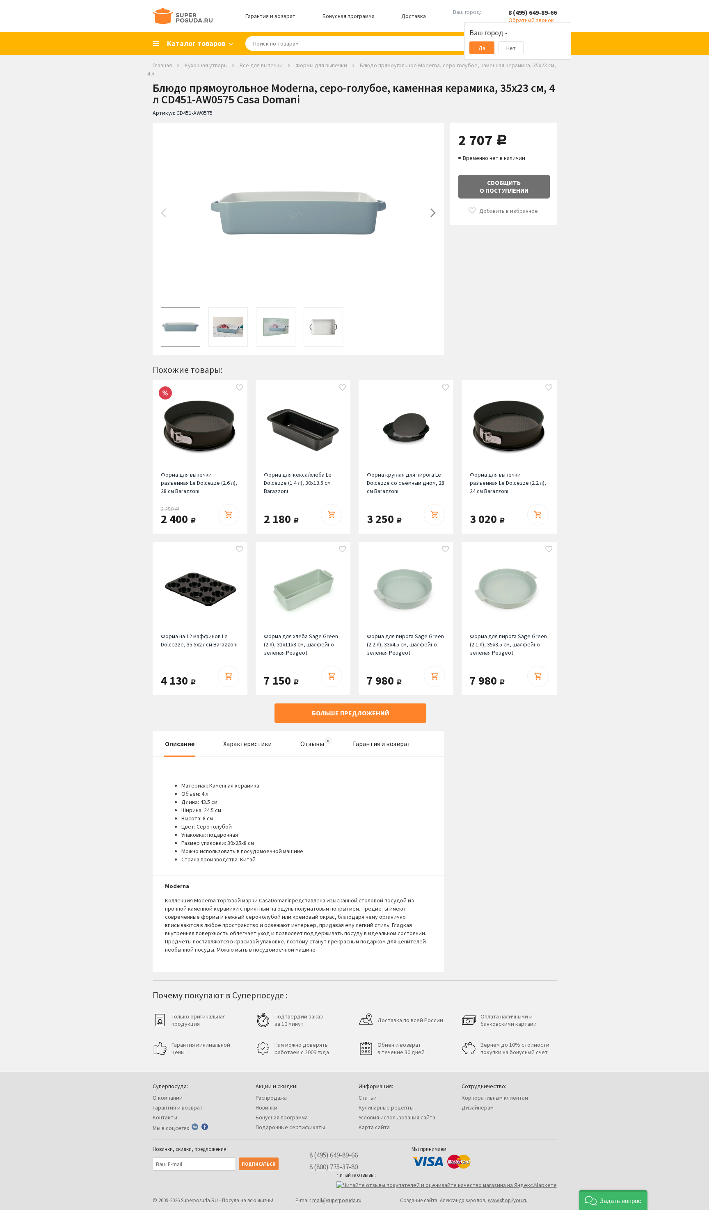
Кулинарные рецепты (386, 1107)
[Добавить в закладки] (239, 388)
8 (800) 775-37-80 (333, 1166)
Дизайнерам (478, 1107)
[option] (298, 213)
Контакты (165, 1117)
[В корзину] (228, 514)
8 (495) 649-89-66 (532, 12)
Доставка (413, 16)
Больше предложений (350, 713)
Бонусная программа (348, 16)
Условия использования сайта (397, 1117)
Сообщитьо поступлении (504, 186)
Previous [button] (163, 212)
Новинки (266, 1107)
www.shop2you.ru (508, 1200)
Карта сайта (374, 1127)
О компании (168, 1097)
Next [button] (433, 212)
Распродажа (271, 1097)
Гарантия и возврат (270, 16)
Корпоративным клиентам (495, 1097)
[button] (613, 1200)
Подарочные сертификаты (290, 1127)
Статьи (368, 1097)
